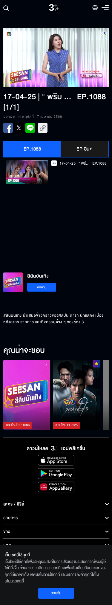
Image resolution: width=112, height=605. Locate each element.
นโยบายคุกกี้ (14, 581)
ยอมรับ (55, 593)
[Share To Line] (30, 128)
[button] (29, 57)
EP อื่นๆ (84, 149)
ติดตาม (41, 287)
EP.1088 (32, 149)
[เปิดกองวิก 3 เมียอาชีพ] (76, 395)
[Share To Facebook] (8, 128)
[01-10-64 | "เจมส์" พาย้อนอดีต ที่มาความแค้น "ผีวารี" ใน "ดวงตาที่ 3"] (26, 395)
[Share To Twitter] (19, 128)
